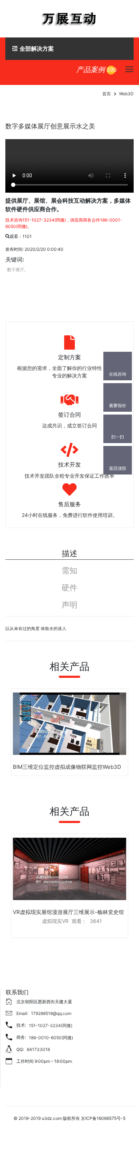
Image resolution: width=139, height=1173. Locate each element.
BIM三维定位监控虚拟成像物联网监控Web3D (67, 766)
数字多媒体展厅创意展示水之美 (50, 126)
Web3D (126, 93)
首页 (106, 93)
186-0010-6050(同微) (51, 1037)
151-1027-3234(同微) (50, 1025)
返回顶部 (117, 468)
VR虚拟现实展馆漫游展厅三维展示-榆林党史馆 (68, 912)
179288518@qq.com (51, 1013)
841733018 (38, 1049)
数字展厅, (16, 269)
